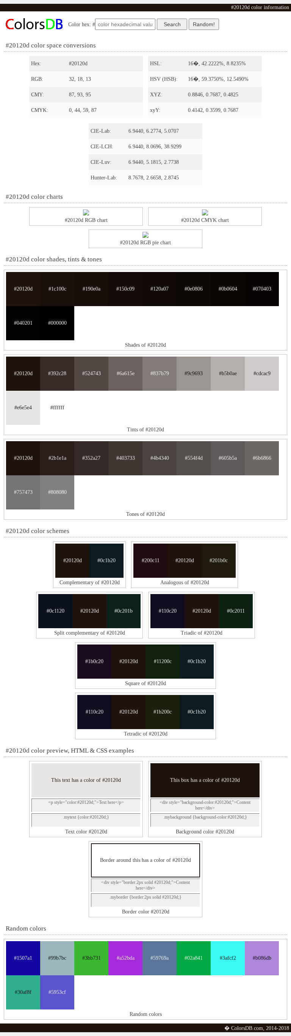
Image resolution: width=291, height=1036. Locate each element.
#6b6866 (262, 458)
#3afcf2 (228, 958)
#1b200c (162, 712)
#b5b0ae (228, 373)
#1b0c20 (94, 661)
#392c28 (57, 373)
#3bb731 (91, 958)
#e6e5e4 (23, 407)
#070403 (262, 289)
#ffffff (57, 407)
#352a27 (91, 458)
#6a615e (126, 373)
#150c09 (125, 289)
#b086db (262, 958)
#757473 (23, 492)
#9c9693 (194, 373)
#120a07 (159, 289)
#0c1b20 (106, 560)
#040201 (23, 323)
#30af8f (23, 992)
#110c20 (168, 611)
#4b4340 (159, 458)
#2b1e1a (57, 458)
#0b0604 (228, 289)
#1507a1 (23, 958)
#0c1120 (55, 611)
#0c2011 (236, 611)
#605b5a (228, 458)
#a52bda (126, 958)
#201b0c (219, 560)
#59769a (159, 958)
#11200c (163, 661)
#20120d (23, 289)
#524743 (91, 373)
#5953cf (57, 992)
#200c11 (151, 560)
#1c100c (57, 289)
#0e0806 (194, 289)
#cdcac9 (262, 373)
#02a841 (194, 958)
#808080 (57, 492)
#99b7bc (57, 958)
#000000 (57, 323)
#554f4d (194, 458)
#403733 (125, 458)
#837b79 (159, 373)
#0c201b (123, 611)
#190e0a (91, 289)
